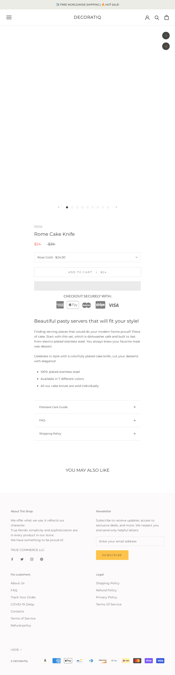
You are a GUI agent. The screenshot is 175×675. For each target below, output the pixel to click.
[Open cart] (167, 17)
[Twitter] (21, 559)
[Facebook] (12, 559)
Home (38, 226)
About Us (18, 583)
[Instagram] (31, 559)
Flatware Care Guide (53, 407)
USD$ (15, 649)
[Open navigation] (9, 17)
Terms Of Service (108, 604)
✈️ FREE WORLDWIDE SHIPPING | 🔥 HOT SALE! (87, 4)
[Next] (116, 207)
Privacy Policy (106, 597)
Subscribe (112, 555)
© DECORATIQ (19, 661)
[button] (87, 286)
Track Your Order (23, 597)
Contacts (17, 611)
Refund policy (21, 625)
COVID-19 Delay (22, 604)
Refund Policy (106, 590)
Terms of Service (23, 618)
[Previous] (58, 207)
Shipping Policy (50, 433)
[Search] (157, 17)
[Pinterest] (41, 559)
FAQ (42, 420)
